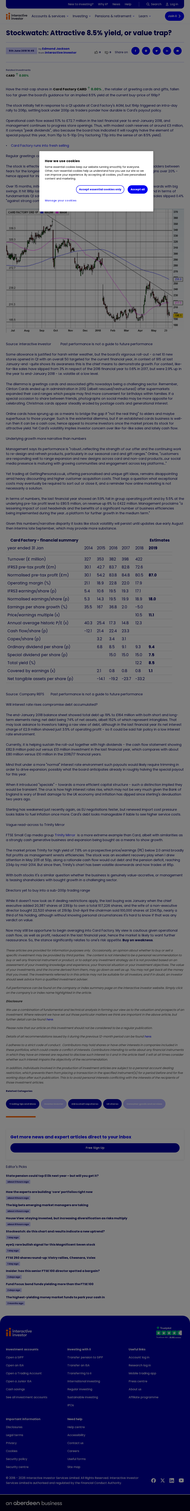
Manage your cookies (61, 200)
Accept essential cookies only (100, 189)
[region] (96, 181)
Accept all (138, 189)
